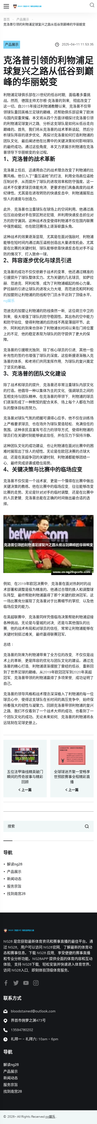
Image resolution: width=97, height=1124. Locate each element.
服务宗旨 (14, 886)
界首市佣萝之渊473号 (28, 1020)
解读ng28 (14, 864)
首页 (6, 19)
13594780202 (22, 1030)
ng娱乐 (50, 1116)
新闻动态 (14, 879)
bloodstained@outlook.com (33, 1011)
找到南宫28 (16, 894)
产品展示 (22, 19)
